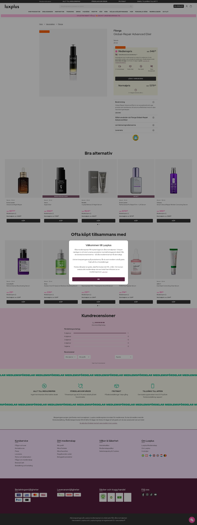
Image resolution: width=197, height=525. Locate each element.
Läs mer (105, 272)
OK (98, 279)
